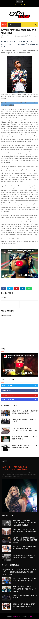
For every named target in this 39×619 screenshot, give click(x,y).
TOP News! (4, 38)
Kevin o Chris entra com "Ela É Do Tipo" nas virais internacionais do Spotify (25, 589)
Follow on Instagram (8, 399)
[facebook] (18, 4)
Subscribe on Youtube (8, 395)
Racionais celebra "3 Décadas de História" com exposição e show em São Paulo (25, 540)
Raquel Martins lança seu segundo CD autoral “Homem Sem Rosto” (25, 412)
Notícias (33, 36)
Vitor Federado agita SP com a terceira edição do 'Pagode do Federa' (24, 429)
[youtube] (24, 4)
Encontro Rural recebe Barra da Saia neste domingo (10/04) (24, 605)
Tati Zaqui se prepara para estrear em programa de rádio (25, 547)
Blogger (30, 616)
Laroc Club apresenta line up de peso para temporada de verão (24, 446)
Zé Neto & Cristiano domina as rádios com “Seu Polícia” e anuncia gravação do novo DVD (24, 523)
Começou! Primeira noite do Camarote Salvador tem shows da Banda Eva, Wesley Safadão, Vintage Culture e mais (19, 572)
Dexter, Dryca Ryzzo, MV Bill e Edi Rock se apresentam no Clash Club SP (24, 557)
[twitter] (21, 4)
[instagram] (15, 4)
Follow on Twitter (7, 385)
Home (4, 25)
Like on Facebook (6, 390)
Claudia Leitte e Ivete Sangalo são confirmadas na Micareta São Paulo (15, 468)
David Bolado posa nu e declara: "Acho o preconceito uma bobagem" (25, 530)
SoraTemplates (16, 616)
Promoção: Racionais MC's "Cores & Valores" (25, 596)
